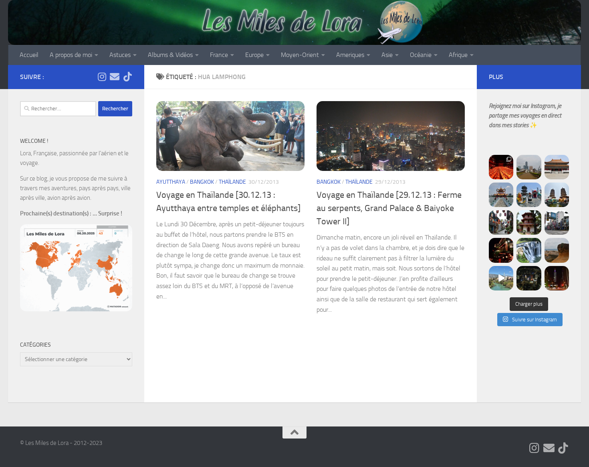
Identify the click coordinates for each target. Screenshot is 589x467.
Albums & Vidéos (170, 55)
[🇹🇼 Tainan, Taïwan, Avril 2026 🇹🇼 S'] (501, 222)
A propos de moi (71, 55)
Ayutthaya (170, 182)
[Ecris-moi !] (114, 76)
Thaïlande (232, 182)
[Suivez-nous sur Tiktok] (127, 76)
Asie (387, 55)
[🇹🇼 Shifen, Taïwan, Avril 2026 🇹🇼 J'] (528, 250)
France (219, 55)
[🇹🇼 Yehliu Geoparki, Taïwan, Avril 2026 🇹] (557, 250)
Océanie (421, 55)
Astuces (120, 55)
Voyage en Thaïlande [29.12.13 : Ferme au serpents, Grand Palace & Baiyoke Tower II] (389, 208)
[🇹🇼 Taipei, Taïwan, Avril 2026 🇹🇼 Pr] (528, 278)
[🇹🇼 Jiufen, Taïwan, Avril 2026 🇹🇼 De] (501, 250)
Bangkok (202, 182)
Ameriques (350, 55)
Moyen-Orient (300, 55)
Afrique (458, 55)
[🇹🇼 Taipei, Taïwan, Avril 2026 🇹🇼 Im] (557, 278)
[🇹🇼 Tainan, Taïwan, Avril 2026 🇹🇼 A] (528, 222)
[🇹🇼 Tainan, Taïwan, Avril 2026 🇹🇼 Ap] (557, 222)
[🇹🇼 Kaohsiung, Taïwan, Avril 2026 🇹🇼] (501, 167)
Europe (254, 55)
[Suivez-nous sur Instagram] (102, 76)
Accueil (29, 55)
